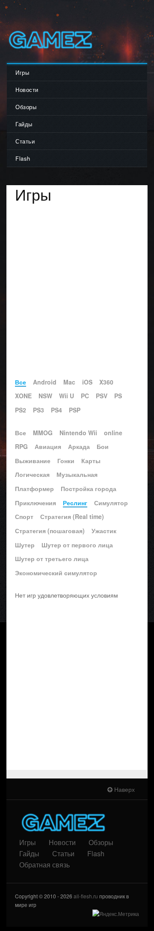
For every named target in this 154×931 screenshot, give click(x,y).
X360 (106, 382)
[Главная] (49, 40)
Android (44, 382)
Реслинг (75, 502)
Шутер (25, 544)
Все (20, 382)
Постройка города (88, 488)
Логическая (32, 474)
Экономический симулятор (56, 572)
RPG (21, 446)
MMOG (43, 432)
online (113, 432)
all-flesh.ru (86, 896)
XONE (23, 395)
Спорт (24, 516)
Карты (91, 460)
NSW (45, 395)
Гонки (65, 460)
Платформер (34, 488)
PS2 (20, 410)
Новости (26, 89)
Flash (22, 158)
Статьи (25, 141)
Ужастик (104, 530)
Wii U (66, 395)
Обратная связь (44, 865)
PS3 (38, 410)
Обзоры (25, 107)
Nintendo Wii (78, 432)
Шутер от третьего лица (52, 558)
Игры (22, 72)
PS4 (56, 410)
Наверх (124, 789)
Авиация (48, 446)
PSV (101, 395)
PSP (74, 410)
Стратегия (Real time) (72, 516)
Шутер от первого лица (77, 544)
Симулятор (111, 502)
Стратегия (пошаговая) (50, 530)
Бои (103, 446)
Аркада (79, 446)
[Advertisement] (77, 291)
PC (85, 395)
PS (118, 395)
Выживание (32, 460)
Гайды (24, 124)
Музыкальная (77, 474)
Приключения (35, 502)
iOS (87, 382)
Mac (69, 382)
